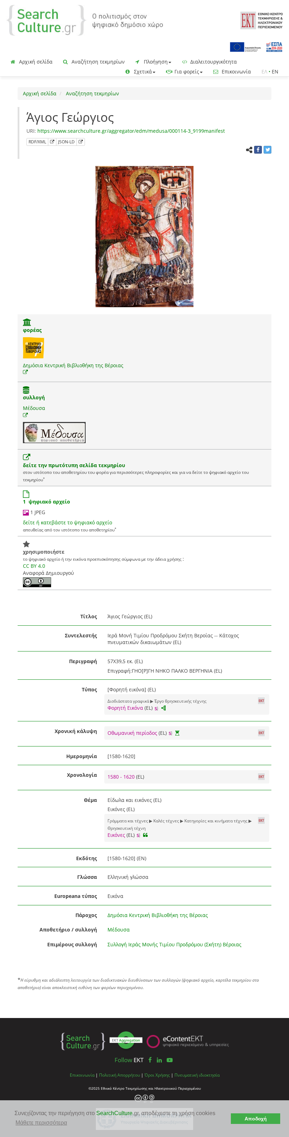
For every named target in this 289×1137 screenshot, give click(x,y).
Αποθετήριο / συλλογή (68, 929)
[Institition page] (27, 323)
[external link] (25, 372)
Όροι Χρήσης (157, 1075)
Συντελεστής (81, 635)
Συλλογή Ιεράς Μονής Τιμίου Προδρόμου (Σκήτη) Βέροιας (174, 944)
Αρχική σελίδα (35, 61)
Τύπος (89, 689)
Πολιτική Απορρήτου (119, 1075)
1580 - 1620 (121, 776)
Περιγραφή (83, 661)
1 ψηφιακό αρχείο (46, 501)
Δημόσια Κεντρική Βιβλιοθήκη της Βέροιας (73, 365)
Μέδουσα (34, 408)
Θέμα (90, 800)
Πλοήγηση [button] (155, 61)
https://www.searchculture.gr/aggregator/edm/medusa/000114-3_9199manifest (131, 130)
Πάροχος (86, 915)
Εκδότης (86, 858)
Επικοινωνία (235, 71)
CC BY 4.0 (34, 565)
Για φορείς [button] (186, 71)
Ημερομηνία (81, 756)
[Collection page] (26, 390)
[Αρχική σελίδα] (84, 19)
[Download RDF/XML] (52, 142)
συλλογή (34, 397)
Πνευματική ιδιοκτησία (197, 1075)
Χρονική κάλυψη (76, 731)
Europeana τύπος (75, 896)
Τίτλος (88, 616)
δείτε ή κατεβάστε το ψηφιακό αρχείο (67, 522)
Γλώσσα (87, 877)
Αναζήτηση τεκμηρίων (97, 61)
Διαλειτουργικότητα (213, 61)
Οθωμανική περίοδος (132, 733)
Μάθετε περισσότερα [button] (41, 1123)
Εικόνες (116, 835)
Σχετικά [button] (142, 71)
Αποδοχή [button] (256, 1118)
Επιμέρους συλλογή (72, 944)
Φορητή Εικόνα (125, 707)
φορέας (32, 330)
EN (275, 71)
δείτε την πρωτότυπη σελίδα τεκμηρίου (74, 465)
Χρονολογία (82, 775)
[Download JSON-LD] (80, 142)
